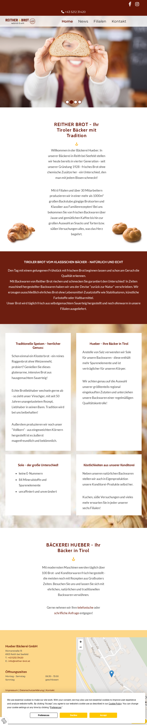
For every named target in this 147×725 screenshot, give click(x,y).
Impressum (11, 690)
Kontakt (119, 21)
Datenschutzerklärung (32, 690)
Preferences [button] (55, 707)
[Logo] (20, 21)
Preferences (43, 715)
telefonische (85, 607)
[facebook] (130, 4)
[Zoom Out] (80, 647)
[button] (111, 674)
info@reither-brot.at (19, 661)
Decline (73, 715)
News (83, 21)
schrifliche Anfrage (66, 613)
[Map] (111, 677)
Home (67, 21)
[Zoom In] (80, 641)
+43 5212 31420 (15, 657)
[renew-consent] (4, 721)
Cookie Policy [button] (115, 703)
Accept (103, 715)
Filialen (100, 21)
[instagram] (137, 4)
